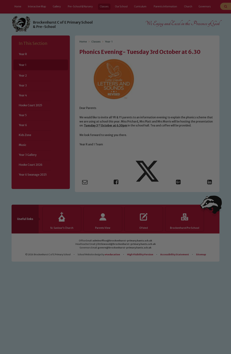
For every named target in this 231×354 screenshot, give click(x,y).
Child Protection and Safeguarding (115, 209)
